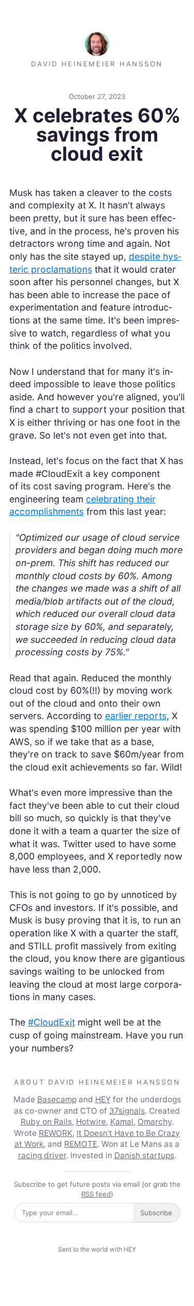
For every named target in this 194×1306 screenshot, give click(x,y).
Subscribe (156, 1213)
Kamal (121, 1122)
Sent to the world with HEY (97, 1249)
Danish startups (144, 1155)
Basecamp (57, 1099)
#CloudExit (51, 1022)
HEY (103, 1099)
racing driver (42, 1155)
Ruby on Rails (46, 1122)
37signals (127, 1111)
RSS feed (96, 1194)
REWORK (55, 1133)
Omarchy (155, 1122)
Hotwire (91, 1122)
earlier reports (136, 715)
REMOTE (80, 1144)
